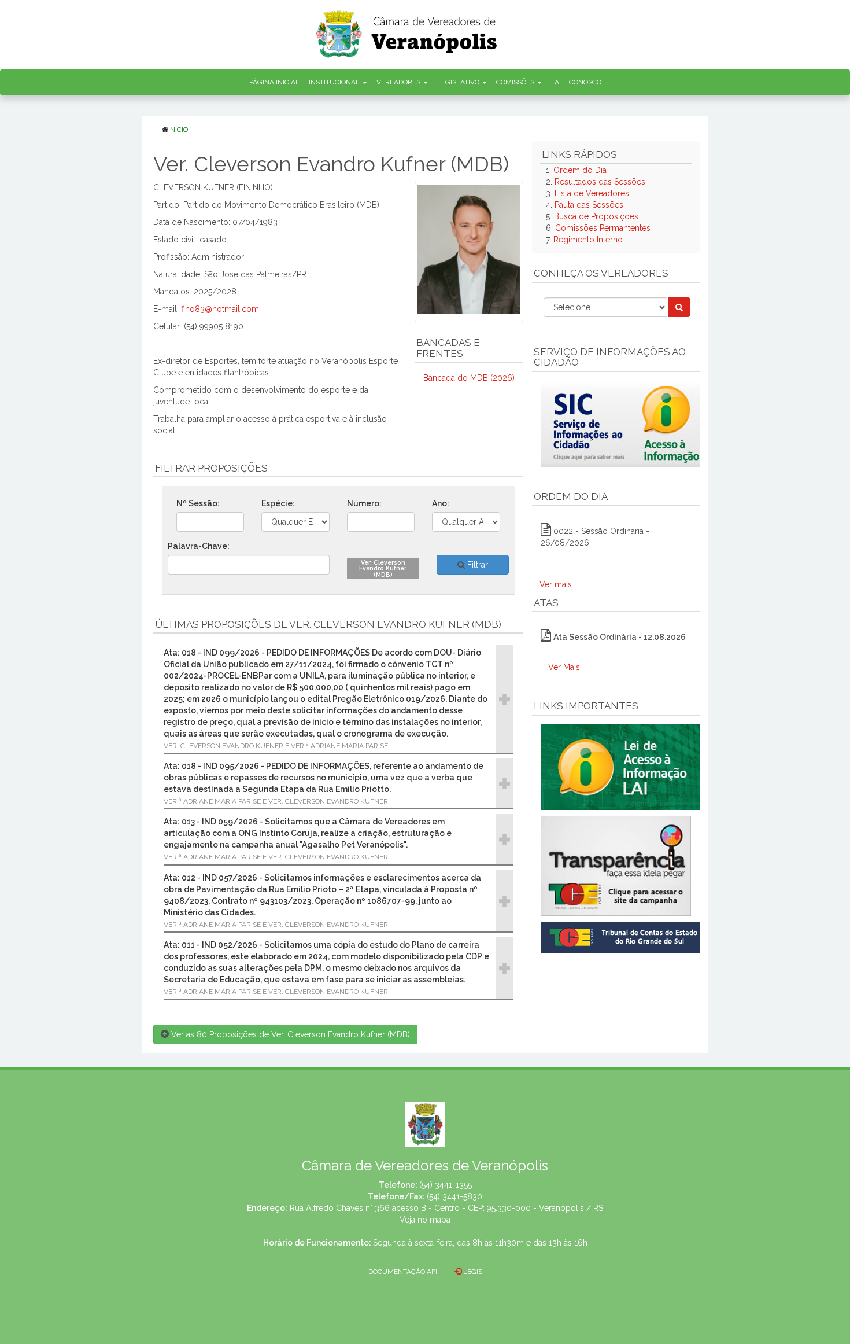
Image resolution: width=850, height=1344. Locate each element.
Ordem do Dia (580, 170)
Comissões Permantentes (603, 228)
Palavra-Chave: (199, 546)
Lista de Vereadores (592, 193)
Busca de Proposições (596, 216)
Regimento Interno (588, 239)
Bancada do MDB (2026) (469, 377)
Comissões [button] (516, 82)
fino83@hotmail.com (220, 309)
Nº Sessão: (198, 503)
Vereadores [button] (399, 82)
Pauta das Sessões (589, 204)
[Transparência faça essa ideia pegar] (616, 866)
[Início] (407, 30)
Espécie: (278, 503)
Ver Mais (564, 667)
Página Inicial (274, 82)
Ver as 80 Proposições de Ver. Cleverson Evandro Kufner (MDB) (289, 1034)
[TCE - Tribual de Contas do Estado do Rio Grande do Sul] (622, 936)
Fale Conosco (576, 82)
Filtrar (476, 564)
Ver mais (555, 584)
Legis (471, 1272)
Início (178, 130)
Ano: (440, 503)
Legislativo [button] (459, 82)
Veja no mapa (425, 1219)
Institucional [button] (335, 82)
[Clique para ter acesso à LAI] (622, 766)
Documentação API (402, 1272)
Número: (364, 503)
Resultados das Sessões (600, 181)
